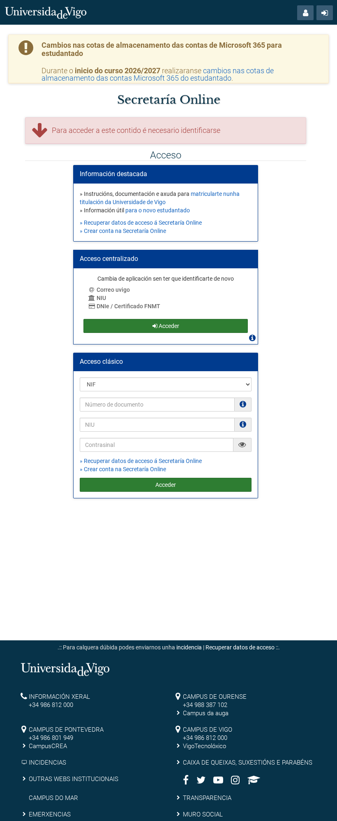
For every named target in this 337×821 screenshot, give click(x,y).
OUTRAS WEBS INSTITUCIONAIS (73, 779)
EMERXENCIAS (50, 814)
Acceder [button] (168, 326)
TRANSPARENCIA (207, 798)
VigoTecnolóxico (204, 746)
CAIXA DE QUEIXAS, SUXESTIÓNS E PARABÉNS (247, 762)
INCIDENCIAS (47, 762)
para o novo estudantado (157, 210)
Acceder (165, 484)
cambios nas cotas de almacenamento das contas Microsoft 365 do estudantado (158, 74)
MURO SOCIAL (203, 814)
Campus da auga (206, 713)
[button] (305, 12)
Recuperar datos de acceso (240, 647)
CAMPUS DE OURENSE (215, 696)
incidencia (189, 647)
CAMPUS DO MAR (53, 798)
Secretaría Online (168, 100)
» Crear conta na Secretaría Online (123, 231)
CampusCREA (48, 746)
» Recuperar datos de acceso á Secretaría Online (141, 222)
